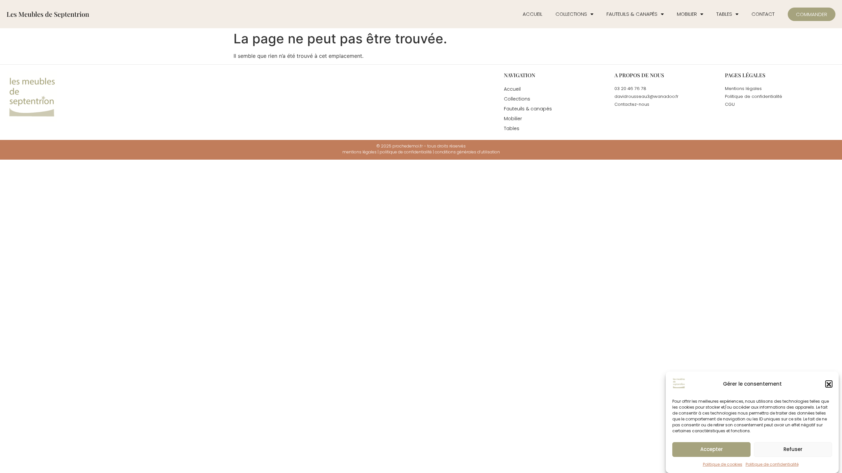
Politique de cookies (722, 464)
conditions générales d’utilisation (467, 152)
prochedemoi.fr (407, 146)
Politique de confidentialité (772, 464)
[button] (829, 384)
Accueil (532, 14)
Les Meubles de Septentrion (48, 14)
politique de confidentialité (406, 152)
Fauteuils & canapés (632, 14)
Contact (763, 14)
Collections (571, 14)
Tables (724, 14)
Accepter (711, 449)
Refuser (793, 449)
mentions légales (359, 152)
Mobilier (687, 14)
